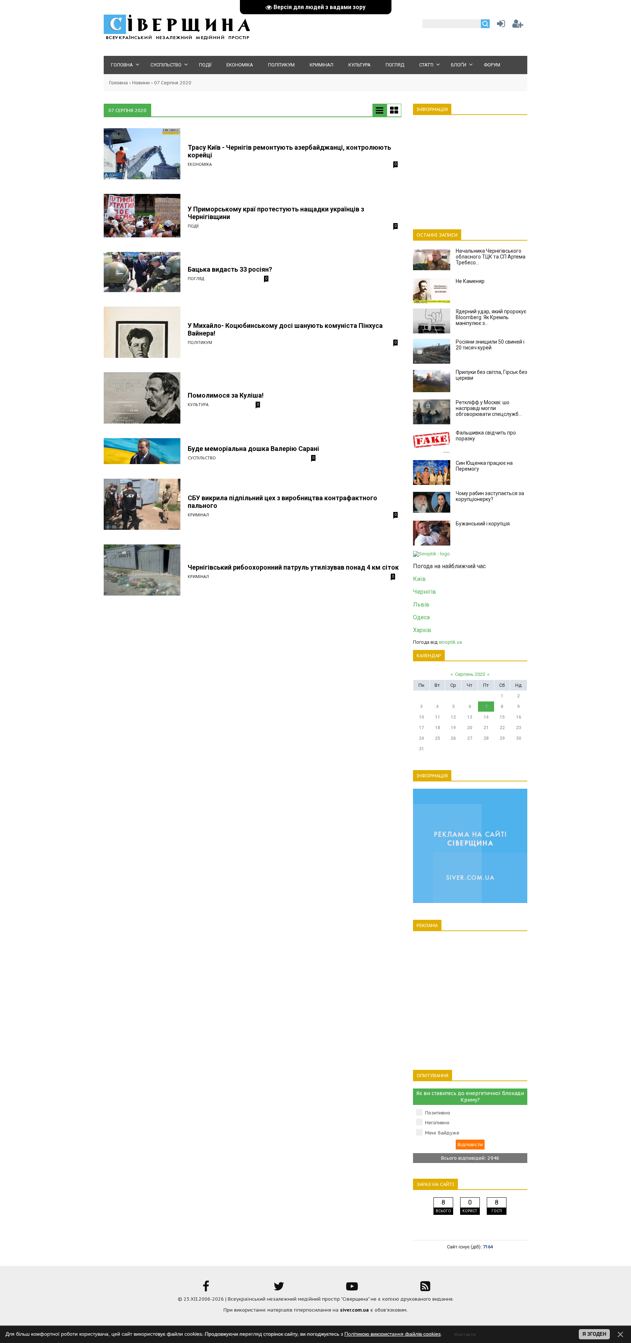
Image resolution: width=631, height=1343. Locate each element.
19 (453, 727)
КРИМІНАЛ (198, 514)
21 (486, 727)
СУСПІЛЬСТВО (202, 457)
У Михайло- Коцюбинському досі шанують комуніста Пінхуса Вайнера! (285, 329)
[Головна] (177, 38)
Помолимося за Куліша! (226, 395)
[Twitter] (279, 1289)
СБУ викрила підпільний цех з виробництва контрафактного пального (282, 501)
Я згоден (594, 1334)
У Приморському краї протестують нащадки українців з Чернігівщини (276, 213)
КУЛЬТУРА (198, 404)
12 (453, 717)
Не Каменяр (470, 281)
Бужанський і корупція (483, 524)
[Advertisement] (470, 168)
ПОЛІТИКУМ (200, 342)
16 (518, 717)
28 (486, 738)
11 (437, 717)
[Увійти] (499, 25)
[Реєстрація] (517, 25)
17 (421, 727)
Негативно (437, 1123)
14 (486, 717)
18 (437, 727)
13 (469, 717)
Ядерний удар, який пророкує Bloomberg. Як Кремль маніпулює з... (491, 317)
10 (421, 717)
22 (502, 727)
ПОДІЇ (193, 226)
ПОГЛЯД (196, 278)
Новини (141, 83)
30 (518, 738)
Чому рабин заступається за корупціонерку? (490, 496)
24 (421, 738)
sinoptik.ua (450, 642)
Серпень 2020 (470, 674)
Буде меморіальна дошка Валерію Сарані (253, 448)
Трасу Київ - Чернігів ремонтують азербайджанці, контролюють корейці (289, 151)
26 (453, 738)
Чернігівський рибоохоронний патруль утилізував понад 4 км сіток (293, 567)
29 (502, 738)
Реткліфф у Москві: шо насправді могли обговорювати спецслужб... (489, 408)
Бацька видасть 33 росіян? (230, 269)
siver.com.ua (354, 1310)
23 (518, 727)
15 (502, 717)
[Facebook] (206, 1289)
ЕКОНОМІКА (200, 164)
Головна (118, 83)
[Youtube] (352, 1289)
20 (469, 727)
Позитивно (437, 1113)
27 (469, 738)
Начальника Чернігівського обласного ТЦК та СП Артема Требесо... (490, 256)
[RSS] (425, 1289)
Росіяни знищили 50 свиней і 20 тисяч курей (490, 345)
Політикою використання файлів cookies (392, 1334)
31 (421, 748)
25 (437, 738)
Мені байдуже (442, 1133)
